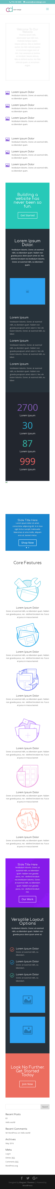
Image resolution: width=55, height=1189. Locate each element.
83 (7, 1118)
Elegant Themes (27, 1182)
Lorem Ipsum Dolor (27, 652)
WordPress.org (12, 1165)
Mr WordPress (11, 1133)
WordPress (27, 1185)
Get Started (28, 215)
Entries (10, 1158)
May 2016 (10, 1143)
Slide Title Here (27, 520)
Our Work (27, 899)
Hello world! (10, 1122)
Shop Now (27, 542)
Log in (8, 1154)
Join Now (27, 1084)
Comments (12, 1161)
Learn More (27, 72)
